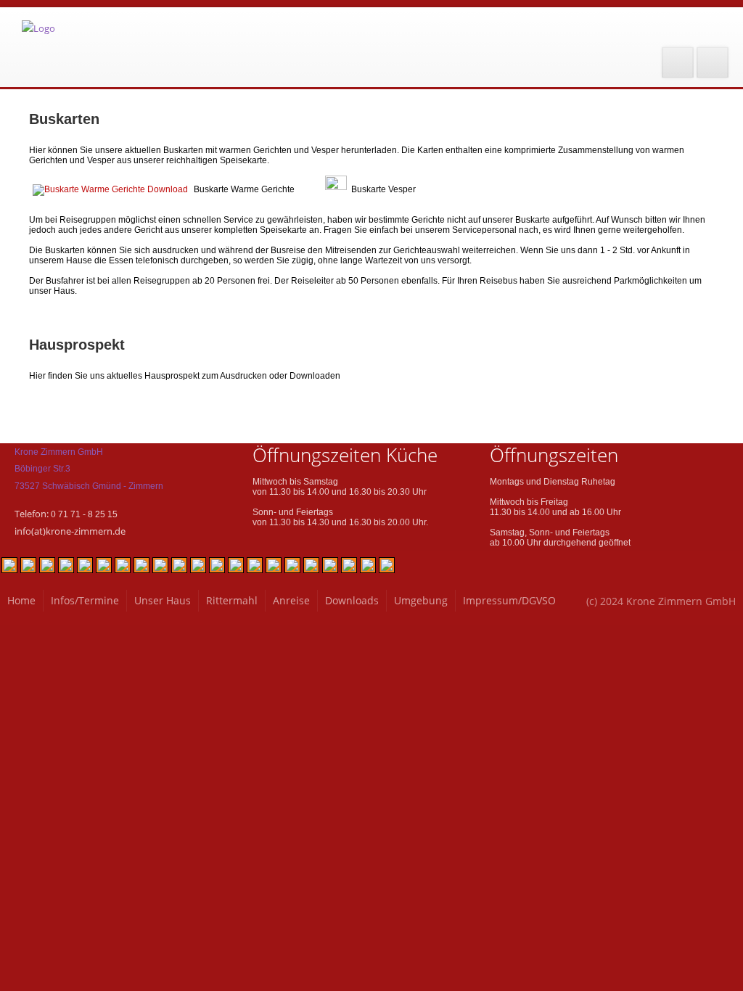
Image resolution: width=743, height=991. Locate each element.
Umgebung (421, 600)
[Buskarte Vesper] (336, 189)
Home (21, 600)
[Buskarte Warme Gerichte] (110, 189)
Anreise (291, 600)
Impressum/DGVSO (509, 600)
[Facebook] (677, 62)
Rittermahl (232, 600)
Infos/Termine (85, 600)
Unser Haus (162, 600)
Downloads (352, 600)
